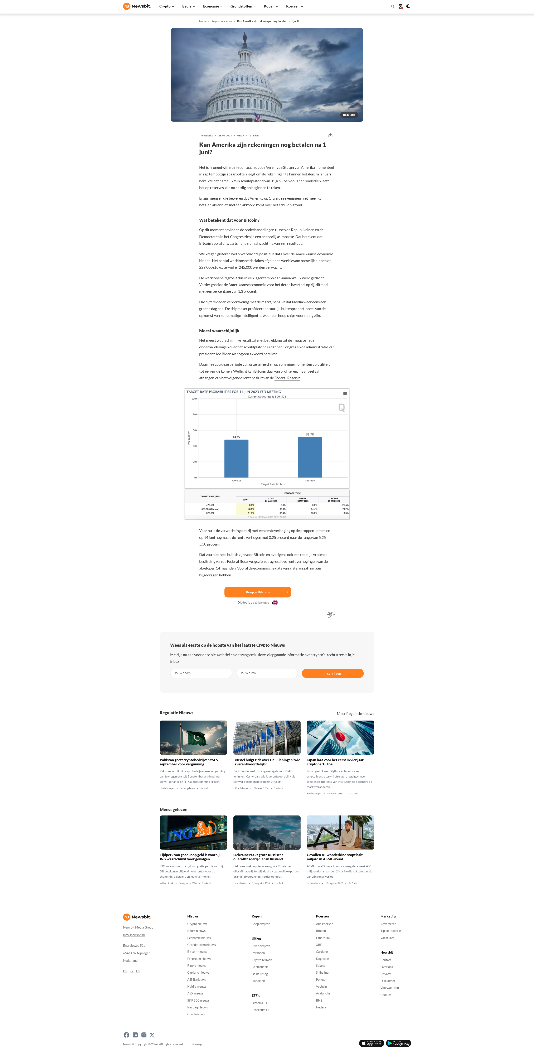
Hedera (321, 1007)
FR (132, 971)
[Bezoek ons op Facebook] (126, 1035)
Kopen (269, 6)
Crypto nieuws (197, 924)
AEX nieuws (195, 993)
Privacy (385, 974)
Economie (211, 6)
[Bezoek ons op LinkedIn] (135, 1035)
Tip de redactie (390, 931)
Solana (320, 965)
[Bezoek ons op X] (152, 1035)
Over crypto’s (261, 946)
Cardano (322, 952)
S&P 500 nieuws (198, 1000)
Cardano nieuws (198, 972)
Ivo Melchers (313, 883)
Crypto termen (262, 960)
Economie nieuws (199, 938)
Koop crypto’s (261, 924)
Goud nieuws (196, 1014)
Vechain (321, 986)
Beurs (186, 6)
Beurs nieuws (196, 931)
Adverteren (388, 924)
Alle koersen (324, 924)
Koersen (293, 6)
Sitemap (196, 1044)
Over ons (386, 967)
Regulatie (349, 114)
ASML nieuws (196, 979)
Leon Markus (240, 883)
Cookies (386, 995)
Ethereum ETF (261, 1010)
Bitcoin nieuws (197, 952)
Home (203, 21)
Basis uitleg (260, 974)
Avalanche (323, 993)
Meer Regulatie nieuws (355, 713)
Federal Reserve (287, 378)
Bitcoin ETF (260, 1003)
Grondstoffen (241, 6)
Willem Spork (166, 883)
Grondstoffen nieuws (201, 944)
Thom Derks (206, 136)
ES (138, 971)
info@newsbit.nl (134, 935)
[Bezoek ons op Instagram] (144, 1035)
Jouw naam (182, 673)
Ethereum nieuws (199, 958)
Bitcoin (205, 243)
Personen (258, 953)
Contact (386, 960)
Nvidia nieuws (197, 986)
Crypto (165, 6)
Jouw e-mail (248, 673)
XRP (319, 944)
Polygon (321, 979)
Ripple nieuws (196, 965)
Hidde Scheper (167, 788)
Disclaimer (387, 981)
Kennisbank (260, 967)
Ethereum (323, 938)
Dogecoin (322, 958)
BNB (319, 1000)
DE (125, 971)
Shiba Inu (322, 972)
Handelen (258, 981)
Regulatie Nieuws (222, 21)
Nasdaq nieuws (197, 1007)
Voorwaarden (389, 988)
